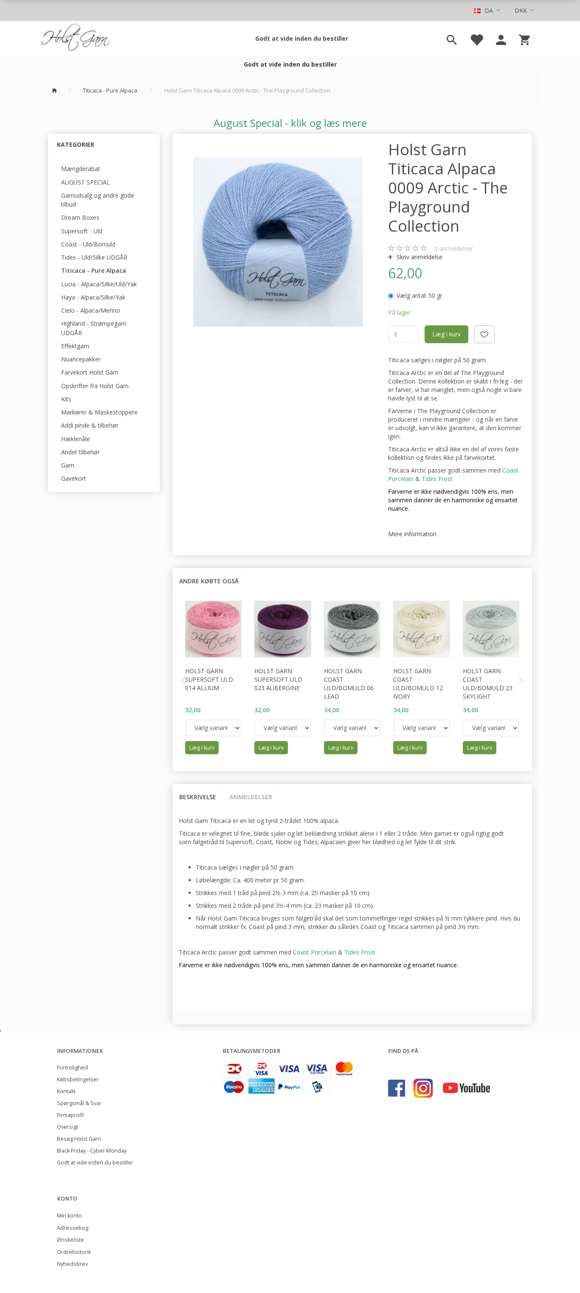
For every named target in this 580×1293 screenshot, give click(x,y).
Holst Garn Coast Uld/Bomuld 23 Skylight (487, 683)
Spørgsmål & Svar (79, 1103)
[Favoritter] (476, 38)
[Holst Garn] (76, 38)
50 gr (419, 295)
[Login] (501, 38)
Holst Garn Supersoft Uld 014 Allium (209, 679)
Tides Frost (437, 479)
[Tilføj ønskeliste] (484, 334)
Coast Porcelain (315, 952)
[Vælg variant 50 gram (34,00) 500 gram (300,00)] (352, 727)
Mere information (412, 534)
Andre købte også (209, 581)
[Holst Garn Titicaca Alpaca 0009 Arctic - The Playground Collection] (278, 242)
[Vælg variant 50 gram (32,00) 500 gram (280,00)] (213, 727)
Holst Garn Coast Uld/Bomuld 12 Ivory (418, 683)
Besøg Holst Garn (79, 1138)
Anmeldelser (250, 797)
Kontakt (66, 1091)
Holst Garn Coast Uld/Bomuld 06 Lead (349, 683)
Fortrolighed (72, 1067)
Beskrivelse (197, 797)
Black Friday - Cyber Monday (92, 1150)
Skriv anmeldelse (418, 257)
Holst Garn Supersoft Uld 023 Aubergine (278, 679)
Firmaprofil (70, 1115)
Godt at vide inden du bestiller (301, 38)
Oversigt (67, 1127)
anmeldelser (453, 248)
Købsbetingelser (78, 1079)
